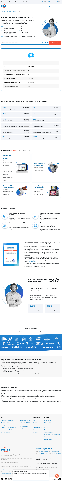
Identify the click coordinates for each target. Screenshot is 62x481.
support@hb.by (32, 261)
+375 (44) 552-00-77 (44, 453)
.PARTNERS (5, 125)
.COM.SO (35, 113)
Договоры (35, 425)
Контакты (35, 422)
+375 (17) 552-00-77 (56, 451)
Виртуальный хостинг (25, 420)
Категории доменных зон (50, 436)
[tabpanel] (31, 69)
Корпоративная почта (6, 425)
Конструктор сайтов (48, 6)
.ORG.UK (35, 136)
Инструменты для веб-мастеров (52, 434)
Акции (59, 6)
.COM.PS (4, 107)
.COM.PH (5, 130)
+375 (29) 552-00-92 (43, 451)
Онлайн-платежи (24, 428)
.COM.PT (35, 130)
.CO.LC (4, 119)
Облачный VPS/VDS (25, 422)
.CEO (34, 107)
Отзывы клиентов (37, 427)
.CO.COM (35, 125)
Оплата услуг (47, 422)
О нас (34, 420)
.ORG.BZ (4, 113)
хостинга (51, 400)
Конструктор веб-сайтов (7, 429)
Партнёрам (47, 429)
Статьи (46, 427)
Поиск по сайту (48, 420)
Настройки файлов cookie (7, 469)
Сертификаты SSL (5, 432)
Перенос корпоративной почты (9, 427)
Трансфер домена (5, 422)
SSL (39, 6)
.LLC (3, 136)
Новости (35, 429)
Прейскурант (38, 66)
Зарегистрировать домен (7, 420)
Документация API (49, 439)
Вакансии (35, 432)
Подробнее (42, 474)
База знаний (47, 425)
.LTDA (34, 119)
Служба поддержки (49, 432)
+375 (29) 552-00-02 (56, 453)
